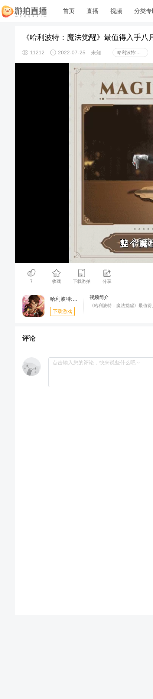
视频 (116, 11)
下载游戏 (62, 311)
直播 (92, 11)
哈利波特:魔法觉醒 (132, 52)
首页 (69, 11)
